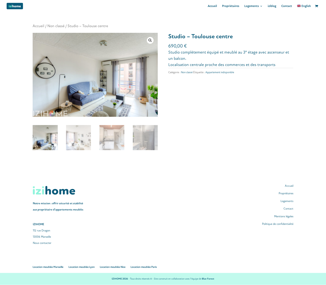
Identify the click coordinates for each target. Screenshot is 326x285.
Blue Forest (208, 278)
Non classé (56, 26)
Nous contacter (42, 243)
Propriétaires (230, 6)
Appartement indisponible (219, 72)
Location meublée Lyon (81, 267)
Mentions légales (283, 216)
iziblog (272, 6)
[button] (150, 40)
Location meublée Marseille (48, 267)
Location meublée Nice (112, 267)
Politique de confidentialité (277, 224)
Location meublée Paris (144, 267)
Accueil (212, 6)
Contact (286, 6)
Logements (251, 6)
